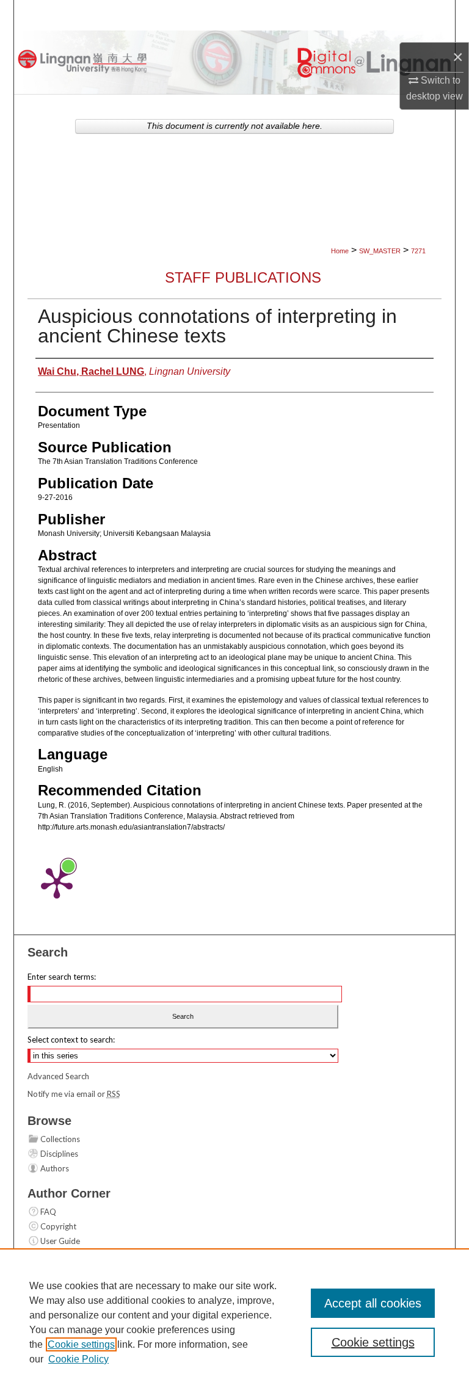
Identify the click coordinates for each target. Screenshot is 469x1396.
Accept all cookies (372, 1303)
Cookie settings (81, 1344)
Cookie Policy (78, 1359)
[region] (234, 1322)
